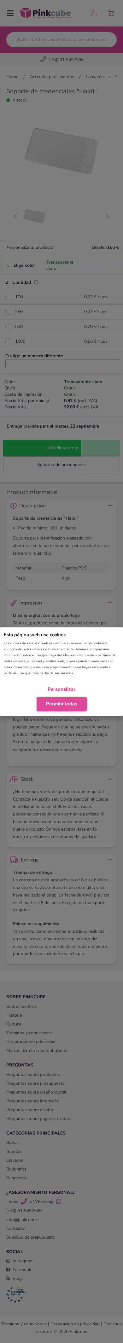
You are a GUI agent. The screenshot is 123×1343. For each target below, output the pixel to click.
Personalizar (61, 689)
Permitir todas (61, 703)
